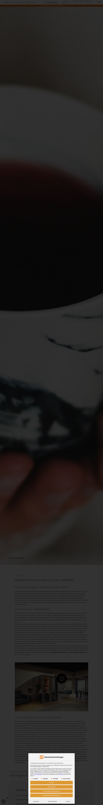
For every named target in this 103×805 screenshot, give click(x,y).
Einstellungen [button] (61, 774)
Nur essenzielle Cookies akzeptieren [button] (51, 791)
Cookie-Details (36, 801)
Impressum (68, 801)
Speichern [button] (51, 782)
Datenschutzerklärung (37, 774)
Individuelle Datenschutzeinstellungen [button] (51, 795)
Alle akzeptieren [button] (51, 787)
